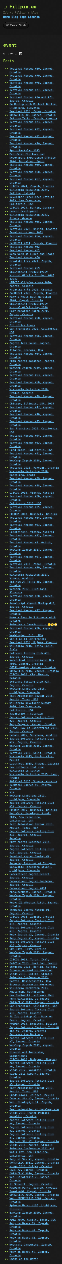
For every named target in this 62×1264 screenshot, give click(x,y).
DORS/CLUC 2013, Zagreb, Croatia (34, 1002)
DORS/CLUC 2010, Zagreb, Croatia (34, 1173)
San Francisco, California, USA (33, 1005)
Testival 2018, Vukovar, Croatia (34, 467)
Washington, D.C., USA (26, 635)
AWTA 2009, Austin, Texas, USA (33, 1219)
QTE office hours (22, 325)
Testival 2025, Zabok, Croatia (33, 111)
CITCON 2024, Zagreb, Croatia (32, 186)
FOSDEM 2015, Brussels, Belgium (33, 809)
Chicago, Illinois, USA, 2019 (32, 403)
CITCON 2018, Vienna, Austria (32, 492)
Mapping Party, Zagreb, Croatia (33, 1187)
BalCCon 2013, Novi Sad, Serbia (33, 963)
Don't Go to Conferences (28, 638)
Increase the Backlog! (26, 1034)
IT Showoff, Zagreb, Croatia (31, 1184)
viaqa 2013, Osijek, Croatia (31, 973)
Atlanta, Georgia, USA (26, 350)
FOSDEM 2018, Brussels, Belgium (33, 514)
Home (6, 16)
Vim (12, 792)
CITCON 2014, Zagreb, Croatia (32, 916)
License (34, 16)
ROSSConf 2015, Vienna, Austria (33, 781)
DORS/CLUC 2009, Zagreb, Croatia (34, 1194)
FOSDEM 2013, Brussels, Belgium (33, 1023)
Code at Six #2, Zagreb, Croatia (34, 1098)
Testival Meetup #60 (25, 257)
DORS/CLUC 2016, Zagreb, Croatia (34, 671)
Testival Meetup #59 (25, 268)
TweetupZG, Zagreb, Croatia (30, 1191)
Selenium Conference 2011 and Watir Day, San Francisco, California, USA (32, 1152)
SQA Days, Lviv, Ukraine (28, 948)
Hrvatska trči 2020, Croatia (31, 289)
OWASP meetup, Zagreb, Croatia (33, 667)
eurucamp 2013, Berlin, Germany (33, 966)
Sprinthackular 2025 (25, 150)
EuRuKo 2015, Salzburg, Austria (33, 735)
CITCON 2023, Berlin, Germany (32, 207)
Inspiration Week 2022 (26, 232)
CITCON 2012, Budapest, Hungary (33, 1059)
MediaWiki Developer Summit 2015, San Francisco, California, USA (30, 817)
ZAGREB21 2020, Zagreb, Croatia (33, 293)
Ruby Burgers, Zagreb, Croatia (33, 724)
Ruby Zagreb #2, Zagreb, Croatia (34, 934)
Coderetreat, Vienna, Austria (32, 531)
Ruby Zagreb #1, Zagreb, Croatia (34, 938)
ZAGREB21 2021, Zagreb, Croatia (33, 243)
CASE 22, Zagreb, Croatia (29, 1169)
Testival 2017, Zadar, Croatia (33, 564)
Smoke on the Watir (24, 1258)
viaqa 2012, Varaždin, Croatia (33, 1070)
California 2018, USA (25, 503)
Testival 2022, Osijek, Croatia (33, 228)
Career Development (24, 211)
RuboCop (15, 838)
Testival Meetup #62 (25, 246)
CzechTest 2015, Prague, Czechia (34, 763)
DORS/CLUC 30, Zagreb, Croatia (33, 115)
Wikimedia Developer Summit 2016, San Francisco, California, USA (30, 706)
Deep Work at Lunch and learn (32, 253)
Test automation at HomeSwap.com (34, 1109)
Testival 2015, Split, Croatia (33, 752)
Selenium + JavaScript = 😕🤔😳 (33, 624)
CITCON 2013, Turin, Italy (29, 959)
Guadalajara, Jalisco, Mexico (32, 1095)
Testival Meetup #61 (25, 250)
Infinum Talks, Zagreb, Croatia (33, 118)
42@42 (13, 278)
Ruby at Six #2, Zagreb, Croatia (34, 1141)
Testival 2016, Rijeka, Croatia (33, 642)
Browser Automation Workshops (32, 984)
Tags (23, 16)
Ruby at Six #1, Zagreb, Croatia (34, 1159)
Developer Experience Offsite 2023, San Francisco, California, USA (32, 200)
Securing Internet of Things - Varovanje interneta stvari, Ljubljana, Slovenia (33, 867)
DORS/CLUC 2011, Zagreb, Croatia (34, 1162)
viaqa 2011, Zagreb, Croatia (31, 1144)
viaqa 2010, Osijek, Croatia (31, 1166)
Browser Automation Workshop (31, 970)
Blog (14, 16)
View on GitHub (18, 25)
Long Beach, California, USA (31, 449)
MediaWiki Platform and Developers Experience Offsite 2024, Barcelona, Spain (33, 158)
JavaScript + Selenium (26, 713)
